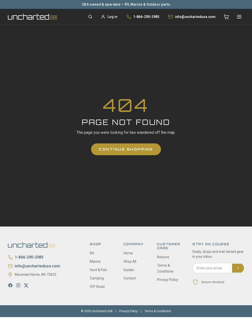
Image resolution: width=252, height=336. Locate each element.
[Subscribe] (238, 268)
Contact (130, 278)
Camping (97, 278)
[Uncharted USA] (32, 16)
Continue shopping (126, 149)
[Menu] (239, 17)
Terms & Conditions (157, 311)
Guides (129, 270)
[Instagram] (18, 285)
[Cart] (226, 17)
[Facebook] (10, 285)
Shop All (130, 261)
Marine (95, 261)
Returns (163, 257)
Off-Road (97, 287)
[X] (26, 285)
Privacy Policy (167, 280)
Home (128, 253)
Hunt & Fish (98, 270)
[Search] (90, 16)
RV (92, 253)
